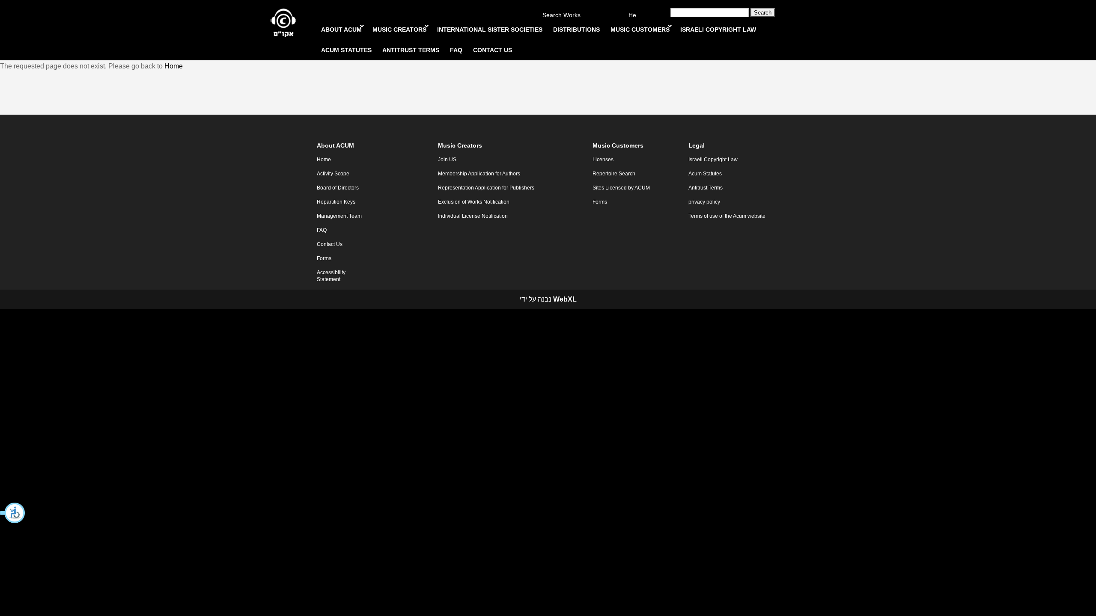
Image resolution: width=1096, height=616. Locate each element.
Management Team (339, 216)
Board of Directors (338, 188)
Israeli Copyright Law (713, 160)
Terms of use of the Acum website (726, 216)
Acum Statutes (705, 174)
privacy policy (704, 202)
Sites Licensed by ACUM (621, 188)
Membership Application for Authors (479, 174)
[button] (13, 513)
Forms (324, 258)
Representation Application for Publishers (486, 188)
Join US (447, 160)
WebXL (565, 299)
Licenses (603, 160)
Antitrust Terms (705, 188)
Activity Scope (333, 174)
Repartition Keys (336, 202)
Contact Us (329, 244)
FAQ (322, 230)
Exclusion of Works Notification (473, 202)
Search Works (561, 15)
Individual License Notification (473, 216)
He (632, 15)
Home (173, 66)
